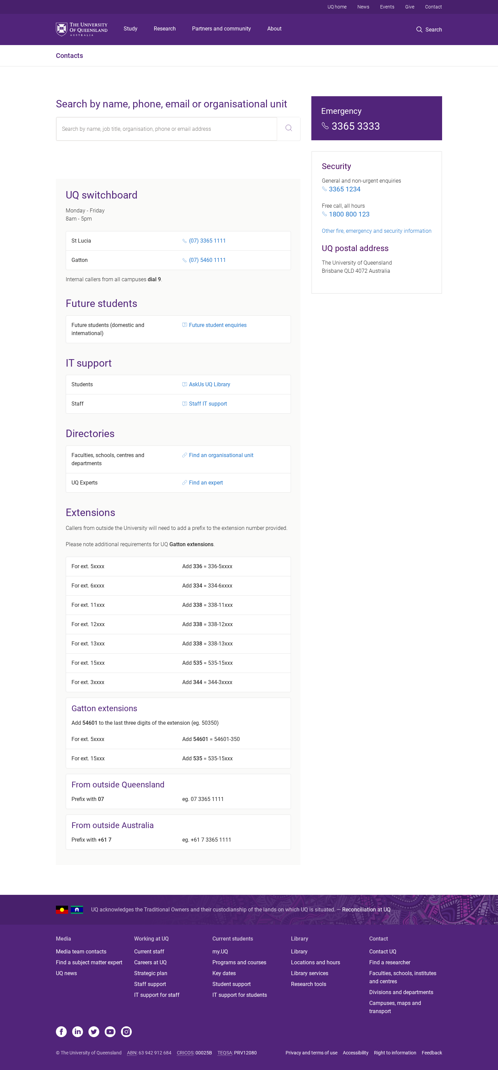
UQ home (337, 6)
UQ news (66, 973)
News (363, 6)
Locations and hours (315, 962)
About (274, 28)
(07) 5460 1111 (207, 260)
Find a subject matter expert (89, 962)
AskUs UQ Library (209, 384)
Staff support (150, 984)
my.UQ (220, 951)
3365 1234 (344, 189)
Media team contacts (81, 951)
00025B (203, 1052)
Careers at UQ (150, 962)
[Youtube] (110, 1032)
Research (165, 28)
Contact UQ (382, 951)
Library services (309, 973)
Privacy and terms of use (311, 1052)
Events (387, 6)
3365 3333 (356, 126)
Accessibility (356, 1052)
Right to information (395, 1052)
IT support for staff (157, 995)
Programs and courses (239, 962)
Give (409, 6)
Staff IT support (208, 403)
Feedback (432, 1052)
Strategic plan (150, 973)
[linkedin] (77, 1032)
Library (299, 951)
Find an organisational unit (221, 455)
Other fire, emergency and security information (377, 231)
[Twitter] (93, 1032)
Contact (433, 6)
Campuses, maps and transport (395, 1007)
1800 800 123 (349, 214)
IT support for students (239, 995)
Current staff (149, 951)
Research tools (308, 984)
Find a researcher (389, 962)
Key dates (224, 973)
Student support (231, 984)
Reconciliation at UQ (366, 909)
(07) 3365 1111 (207, 241)
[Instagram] (126, 1032)
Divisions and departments (401, 992)
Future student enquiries (218, 325)
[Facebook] (61, 1032)
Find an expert (206, 482)
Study (131, 28)
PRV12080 (245, 1052)
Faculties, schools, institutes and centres (402, 977)
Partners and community (221, 28)
